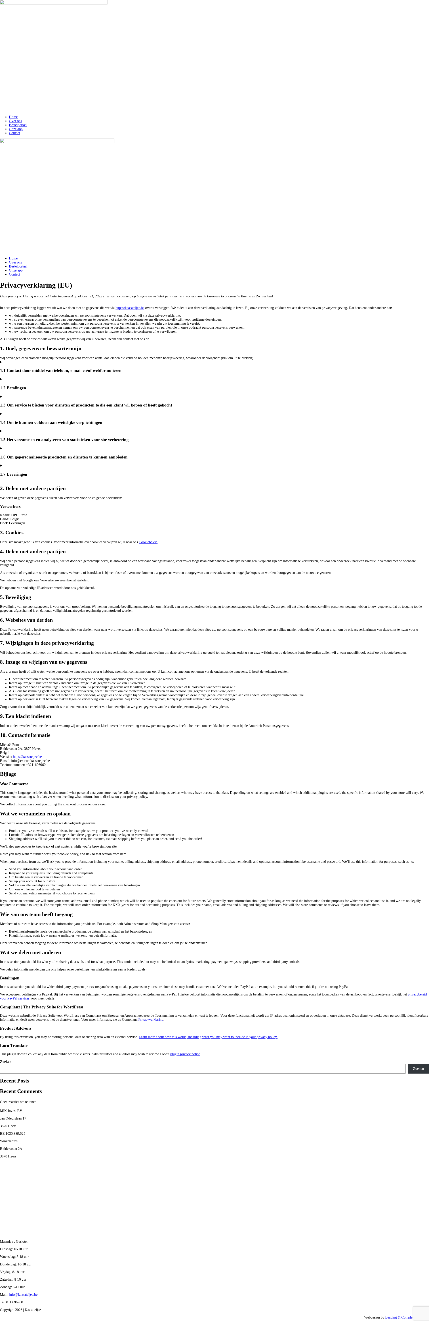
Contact (14, 133)
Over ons (15, 121)
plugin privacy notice (185, 1054)
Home (13, 117)
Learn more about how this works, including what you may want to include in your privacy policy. (208, 1037)
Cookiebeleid (148, 542)
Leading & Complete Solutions (407, 1317)
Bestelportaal (18, 125)
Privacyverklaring (150, 1019)
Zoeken (5, 1062)
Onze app (16, 129)
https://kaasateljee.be (130, 308)
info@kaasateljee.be (23, 1294)
